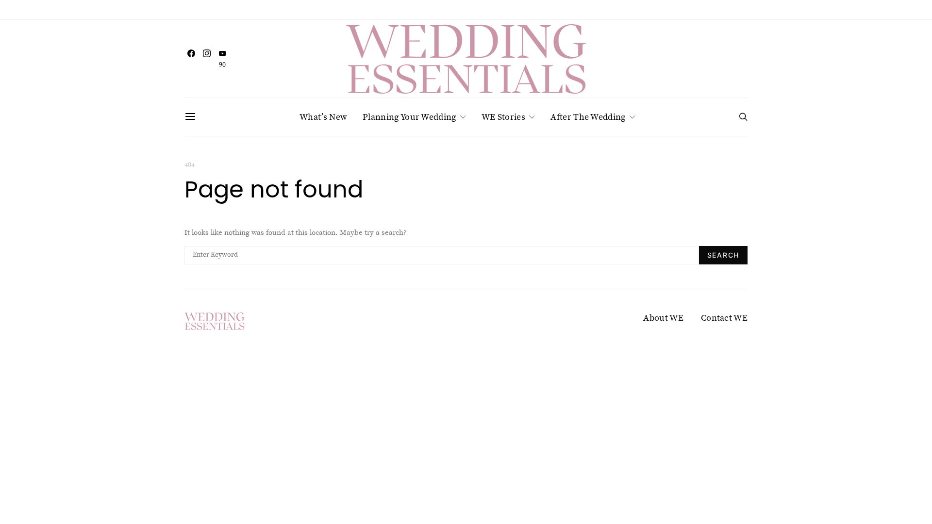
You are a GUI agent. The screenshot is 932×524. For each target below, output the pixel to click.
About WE (663, 318)
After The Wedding (587, 117)
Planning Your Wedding (409, 117)
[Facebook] (191, 58)
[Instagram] (207, 58)
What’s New (323, 117)
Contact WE (724, 318)
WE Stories (503, 117)
